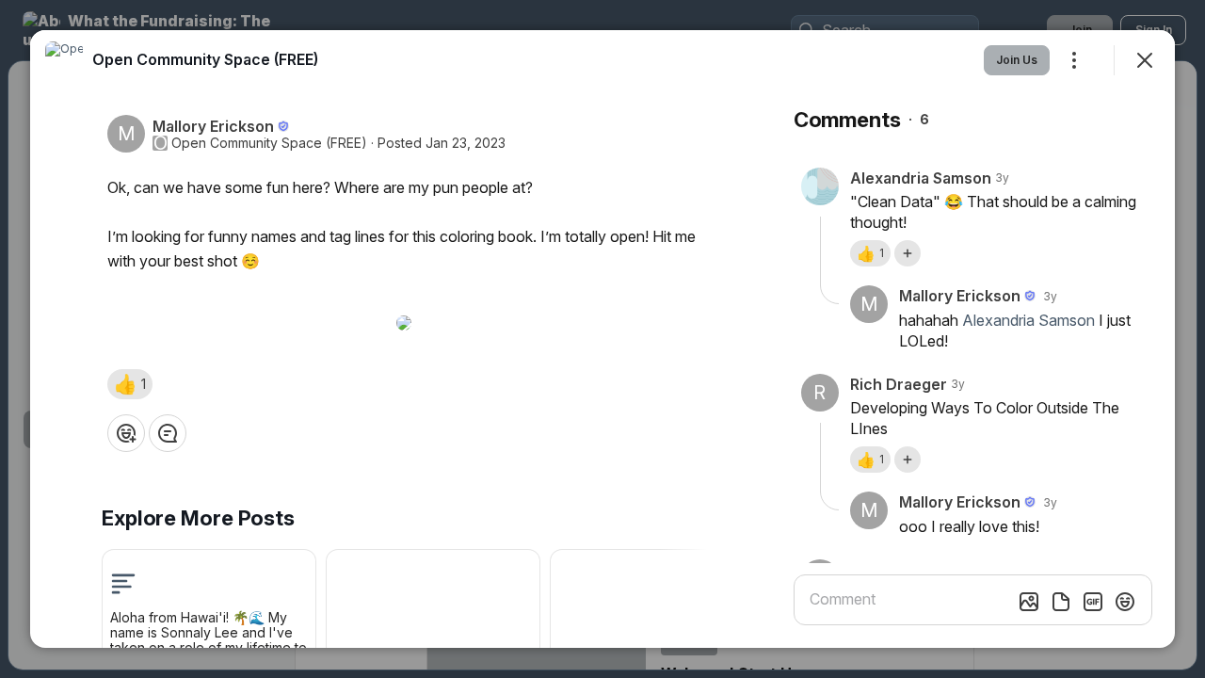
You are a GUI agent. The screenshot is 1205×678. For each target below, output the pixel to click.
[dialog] (602, 339)
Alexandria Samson (1028, 320)
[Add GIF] (1093, 602)
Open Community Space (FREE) (269, 143)
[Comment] (167, 433)
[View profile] (64, 60)
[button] (130, 384)
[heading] (205, 59)
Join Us (1016, 60)
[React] (126, 433)
